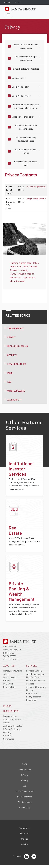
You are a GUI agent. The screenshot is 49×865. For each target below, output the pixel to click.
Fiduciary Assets (33, 677)
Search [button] (18, 2)
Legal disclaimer (16, 364)
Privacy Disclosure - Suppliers (25, 68)
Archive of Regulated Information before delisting (12, 729)
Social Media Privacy (21, 95)
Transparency (15, 328)
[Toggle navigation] (8, 14)
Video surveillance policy (23, 116)
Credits (24, 844)
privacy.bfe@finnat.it (36, 186)
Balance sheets (10, 716)
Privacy (11, 337)
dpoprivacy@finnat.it (36, 198)
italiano (7, 2)
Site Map (24, 838)
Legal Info (24, 833)
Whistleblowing (16, 390)
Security (12, 355)
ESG (9, 381)
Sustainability (9, 687)
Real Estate (31, 693)
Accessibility (14, 399)
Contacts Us (24, 828)
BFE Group (8, 683)
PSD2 (9, 373)
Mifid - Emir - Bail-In (17, 346)
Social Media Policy (20, 86)
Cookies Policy (18, 77)
